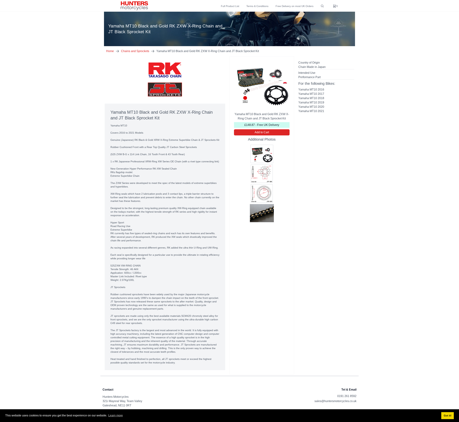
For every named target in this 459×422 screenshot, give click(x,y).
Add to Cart (262, 132)
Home (110, 51)
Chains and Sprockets (135, 51)
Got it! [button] (447, 415)
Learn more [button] (115, 415)
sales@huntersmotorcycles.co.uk (335, 401)
